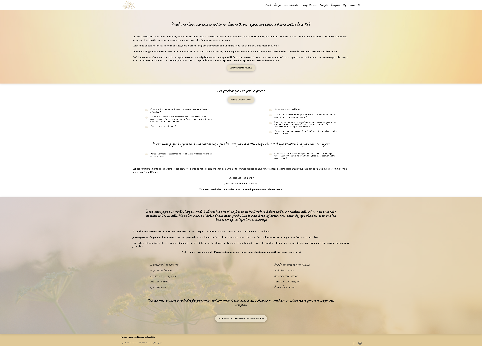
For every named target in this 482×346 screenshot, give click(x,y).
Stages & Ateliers (310, 5)
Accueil (268, 5)
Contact (352, 5)
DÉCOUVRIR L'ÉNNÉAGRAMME (241, 68)
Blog (344, 5)
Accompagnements (291, 5)
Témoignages (335, 5)
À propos (277, 5)
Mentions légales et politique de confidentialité (137, 337)
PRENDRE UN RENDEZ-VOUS (241, 100)
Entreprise (324, 5)
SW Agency (157, 343)
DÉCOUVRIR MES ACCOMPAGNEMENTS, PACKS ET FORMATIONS (241, 318)
